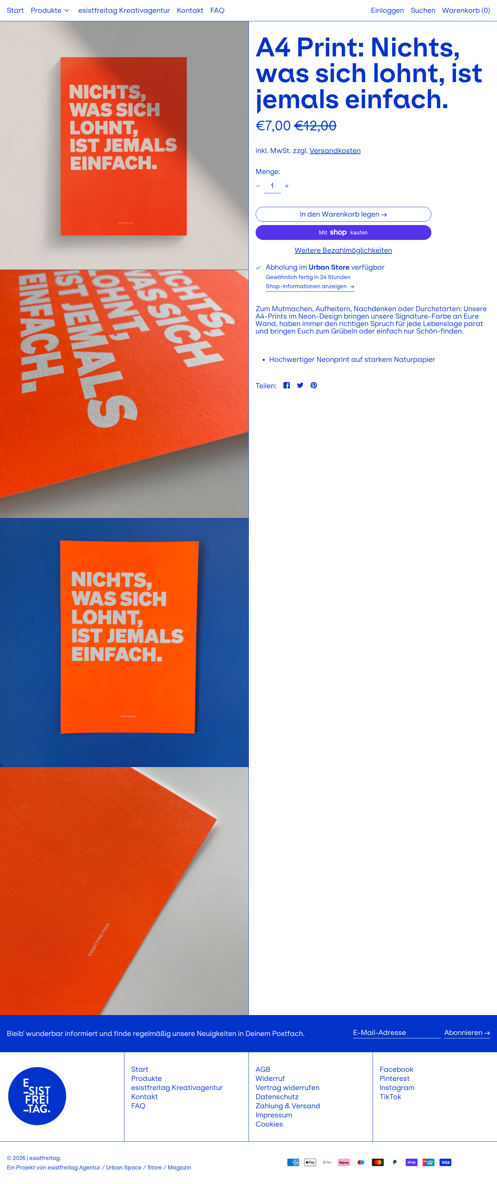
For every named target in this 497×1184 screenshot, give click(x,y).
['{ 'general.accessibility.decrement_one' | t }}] (258, 186)
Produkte (146, 1079)
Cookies (269, 1124)
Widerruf (270, 1079)
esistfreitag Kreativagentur (177, 1088)
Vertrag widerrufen (288, 1088)
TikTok (390, 1097)
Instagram (397, 1087)
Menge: (268, 172)
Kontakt (144, 1097)
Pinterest (395, 1078)
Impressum (274, 1115)
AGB (263, 1069)
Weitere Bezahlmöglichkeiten (343, 250)
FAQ (138, 1106)
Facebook (396, 1069)
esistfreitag (44, 1158)
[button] (466, 10)
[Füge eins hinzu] (287, 186)
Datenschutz (277, 1097)
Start (139, 1069)
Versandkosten (335, 151)
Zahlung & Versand (288, 1106)
